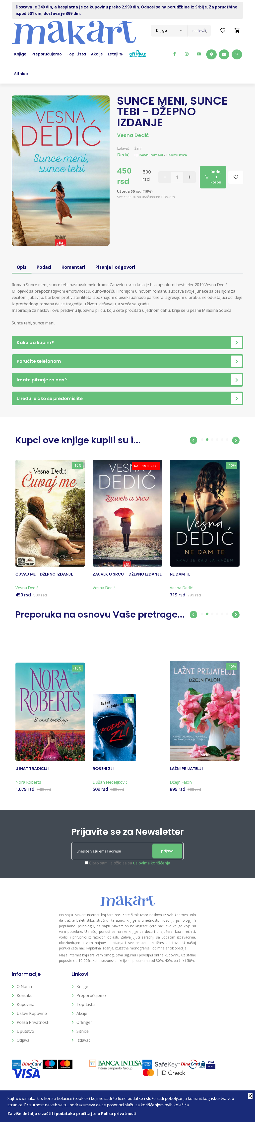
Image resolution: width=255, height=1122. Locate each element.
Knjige (82, 986)
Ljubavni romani (148, 155)
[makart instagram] (187, 54)
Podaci (43, 267)
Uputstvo (25, 1031)
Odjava (23, 1040)
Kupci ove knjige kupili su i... (78, 440)
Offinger (84, 1022)
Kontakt (24, 995)
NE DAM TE (180, 574)
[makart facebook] (175, 54)
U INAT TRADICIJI (32, 768)
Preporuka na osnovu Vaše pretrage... (100, 614)
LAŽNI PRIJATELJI (186, 768)
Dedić (123, 155)
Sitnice (82, 1031)
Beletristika (176, 155)
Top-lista (85, 1004)
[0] (237, 31)
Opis (21, 267)
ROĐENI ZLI (103, 768)
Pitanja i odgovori (115, 267)
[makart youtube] (199, 54)
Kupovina (25, 1004)
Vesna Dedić (133, 135)
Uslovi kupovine (32, 1013)
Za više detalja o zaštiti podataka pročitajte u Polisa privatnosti (71, 1113)
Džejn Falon (181, 782)
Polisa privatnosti (33, 1022)
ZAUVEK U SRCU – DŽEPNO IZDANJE (127, 574)
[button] (193, 440)
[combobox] (169, 31)
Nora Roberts (28, 782)
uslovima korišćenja (151, 863)
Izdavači (83, 1040)
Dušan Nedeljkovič (110, 782)
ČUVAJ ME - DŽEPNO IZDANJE (44, 574)
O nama (24, 986)
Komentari (73, 267)
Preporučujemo (91, 995)
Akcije (81, 1013)
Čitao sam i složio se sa (129, 863)
